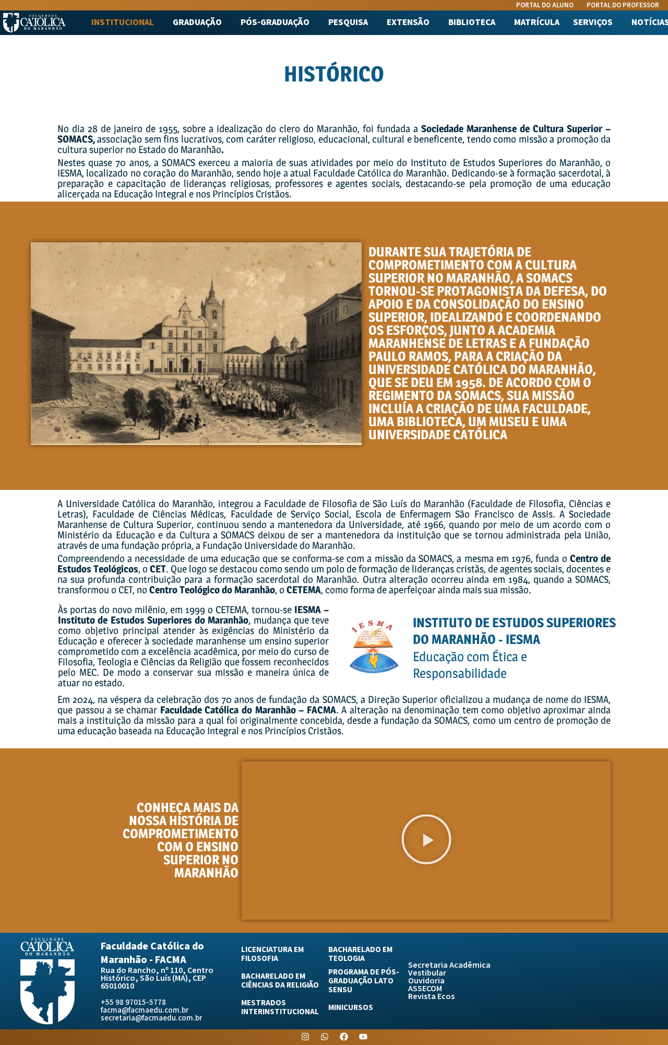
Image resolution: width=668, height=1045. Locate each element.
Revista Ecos (431, 996)
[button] (125, 22)
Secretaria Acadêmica (449, 965)
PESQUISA (348, 22)
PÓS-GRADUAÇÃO (275, 22)
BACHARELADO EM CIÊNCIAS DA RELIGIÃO (280, 980)
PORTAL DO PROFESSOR (623, 5)
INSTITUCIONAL (122, 22)
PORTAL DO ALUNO (545, 5)
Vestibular (427, 973)
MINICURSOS (350, 1008)
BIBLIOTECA (471, 22)
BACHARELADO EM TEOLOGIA (360, 954)
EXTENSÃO (408, 22)
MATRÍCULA (536, 22)
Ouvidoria (426, 981)
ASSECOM (425, 988)
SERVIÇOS (593, 22)
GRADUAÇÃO (197, 22)
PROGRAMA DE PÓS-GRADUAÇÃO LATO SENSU (363, 981)
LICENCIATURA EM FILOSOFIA (272, 954)
